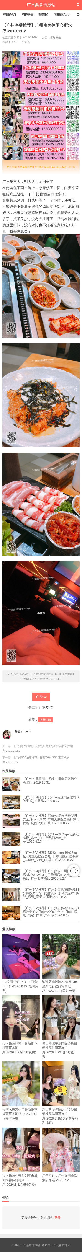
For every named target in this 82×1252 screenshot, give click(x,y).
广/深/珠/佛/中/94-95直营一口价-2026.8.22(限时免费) (20, 986)
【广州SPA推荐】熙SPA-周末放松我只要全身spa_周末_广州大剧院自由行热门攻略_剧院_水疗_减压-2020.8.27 (51, 819)
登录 (57, 1218)
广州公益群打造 (60, 1245)
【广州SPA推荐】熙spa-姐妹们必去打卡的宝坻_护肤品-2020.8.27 (51, 799)
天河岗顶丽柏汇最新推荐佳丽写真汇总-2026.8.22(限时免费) (19, 1048)
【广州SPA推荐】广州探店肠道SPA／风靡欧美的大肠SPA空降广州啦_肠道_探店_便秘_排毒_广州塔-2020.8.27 (51, 911)
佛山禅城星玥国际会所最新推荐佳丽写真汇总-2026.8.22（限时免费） (59, 1050)
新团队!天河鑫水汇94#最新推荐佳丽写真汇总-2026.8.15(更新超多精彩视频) (60, 1116)
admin (27, 731)
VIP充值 (27, 14)
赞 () (43, 696)
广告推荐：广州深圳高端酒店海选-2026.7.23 (59, 1178)
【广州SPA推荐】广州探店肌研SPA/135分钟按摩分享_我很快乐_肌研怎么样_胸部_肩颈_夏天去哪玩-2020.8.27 (51, 893)
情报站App (62, 14)
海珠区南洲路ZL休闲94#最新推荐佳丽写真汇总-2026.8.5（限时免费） (60, 986)
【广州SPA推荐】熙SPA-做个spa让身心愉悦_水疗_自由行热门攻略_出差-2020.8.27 (51, 837)
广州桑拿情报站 (41, 5)
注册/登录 (9, 14)
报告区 (43, 14)
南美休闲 (45, 719)
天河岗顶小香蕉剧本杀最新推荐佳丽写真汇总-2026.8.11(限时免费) (19, 1180)
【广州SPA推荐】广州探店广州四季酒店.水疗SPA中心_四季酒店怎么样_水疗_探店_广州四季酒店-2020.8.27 (51, 874)
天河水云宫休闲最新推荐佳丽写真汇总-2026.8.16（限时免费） (19, 1114)
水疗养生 (55, 37)
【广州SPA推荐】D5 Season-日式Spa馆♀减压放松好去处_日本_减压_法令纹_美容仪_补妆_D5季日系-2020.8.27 (51, 856)
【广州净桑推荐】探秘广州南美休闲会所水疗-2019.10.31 (50, 780)
